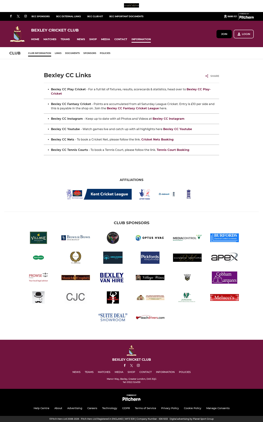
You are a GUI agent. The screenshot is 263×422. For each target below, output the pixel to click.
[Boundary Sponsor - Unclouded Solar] (113, 258)
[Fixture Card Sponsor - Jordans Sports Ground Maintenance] (187, 298)
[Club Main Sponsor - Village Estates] (38, 238)
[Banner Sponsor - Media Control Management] (187, 238)
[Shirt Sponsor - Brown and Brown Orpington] (75, 238)
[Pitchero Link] (246, 18)
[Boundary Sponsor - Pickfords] (150, 258)
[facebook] (11, 16)
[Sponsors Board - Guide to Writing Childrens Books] (150, 298)
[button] (35, 39)
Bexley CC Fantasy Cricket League (133, 108)
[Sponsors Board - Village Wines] (150, 278)
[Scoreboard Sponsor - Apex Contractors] (224, 258)
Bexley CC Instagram (168, 118)
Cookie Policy (192, 408)
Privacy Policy (170, 408)
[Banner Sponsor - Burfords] (224, 238)
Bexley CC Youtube (177, 129)
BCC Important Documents (126, 16)
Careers (92, 408)
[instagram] (25, 16)
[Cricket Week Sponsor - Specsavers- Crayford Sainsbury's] (38, 258)
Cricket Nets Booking (157, 139)
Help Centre (41, 408)
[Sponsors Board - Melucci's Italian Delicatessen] (224, 298)
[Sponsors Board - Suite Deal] (113, 318)
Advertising (74, 408)
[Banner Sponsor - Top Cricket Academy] (187, 278)
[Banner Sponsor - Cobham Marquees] (224, 278)
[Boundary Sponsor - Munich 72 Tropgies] (75, 278)
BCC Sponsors (40, 16)
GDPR (126, 408)
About (58, 408)
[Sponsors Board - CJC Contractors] (75, 298)
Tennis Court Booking (173, 150)
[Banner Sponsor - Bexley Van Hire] (113, 278)
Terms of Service (145, 408)
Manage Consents (218, 408)
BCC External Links (68, 16)
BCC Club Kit (95, 16)
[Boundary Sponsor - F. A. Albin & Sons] (75, 258)
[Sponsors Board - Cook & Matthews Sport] (113, 298)
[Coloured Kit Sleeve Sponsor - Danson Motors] (131, 6)
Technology (109, 408)
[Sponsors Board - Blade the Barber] (38, 298)
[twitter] (18, 16)
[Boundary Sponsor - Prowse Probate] (38, 278)
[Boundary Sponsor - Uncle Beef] (113, 238)
